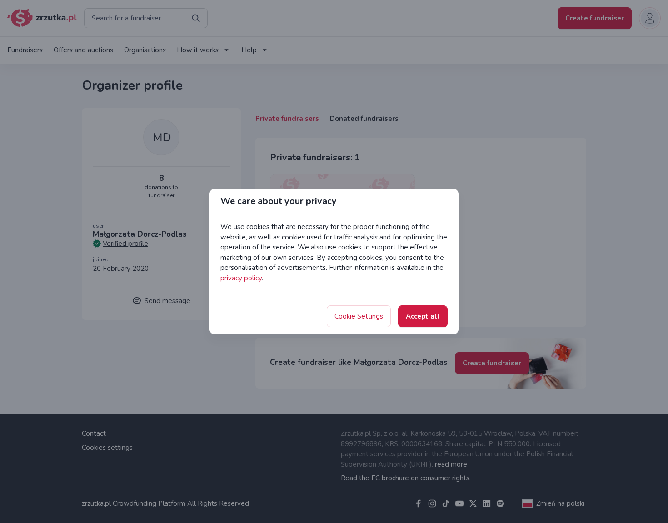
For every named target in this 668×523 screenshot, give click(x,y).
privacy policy (241, 278)
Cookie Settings (358, 316)
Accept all (423, 316)
